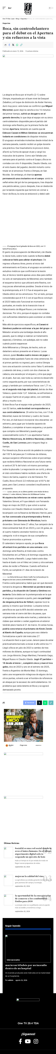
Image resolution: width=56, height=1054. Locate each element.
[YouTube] (27, 1041)
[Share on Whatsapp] (17, 45)
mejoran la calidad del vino (29, 876)
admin (10, 980)
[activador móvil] (5, 8)
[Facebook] (20, 1041)
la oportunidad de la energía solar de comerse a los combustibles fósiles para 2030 (33, 898)
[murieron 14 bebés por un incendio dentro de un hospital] (28, 948)
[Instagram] (36, 1041)
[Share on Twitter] (13, 45)
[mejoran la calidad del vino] (8, 880)
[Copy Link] (21, 45)
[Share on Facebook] (9, 45)
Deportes (6, 23)
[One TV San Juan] (28, 8)
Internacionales (13, 960)
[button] (28, 247)
